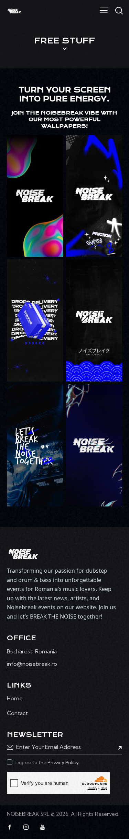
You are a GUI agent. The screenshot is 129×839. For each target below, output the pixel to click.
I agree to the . (47, 762)
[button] (104, 10)
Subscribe (117, 747)
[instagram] (25, 827)
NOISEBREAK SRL (28, 814)
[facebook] (9, 827)
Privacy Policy (63, 762)
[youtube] (42, 827)
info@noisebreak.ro (32, 663)
